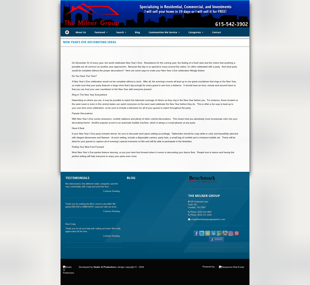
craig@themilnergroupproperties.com (208, 219)
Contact (216, 32)
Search (120, 32)
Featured (100, 32)
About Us (81, 32)
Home (67, 32)
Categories (195, 32)
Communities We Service (163, 32)
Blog (137, 32)
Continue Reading (111, 191)
